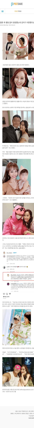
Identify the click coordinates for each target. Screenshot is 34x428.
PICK (18, 11)
